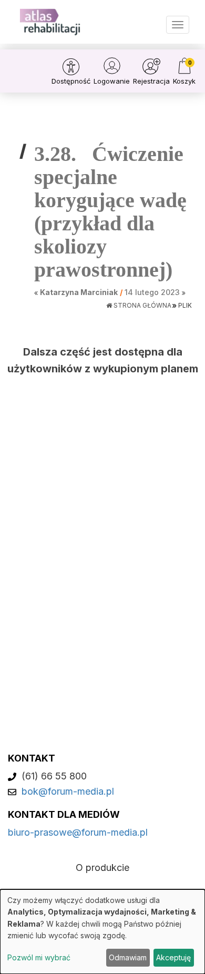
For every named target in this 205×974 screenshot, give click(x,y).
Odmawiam (128, 957)
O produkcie (102, 867)
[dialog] (102, 931)
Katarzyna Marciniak (79, 292)
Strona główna (141, 305)
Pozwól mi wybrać (38, 957)
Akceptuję (173, 957)
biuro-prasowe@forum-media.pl (78, 832)
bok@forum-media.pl (68, 791)
